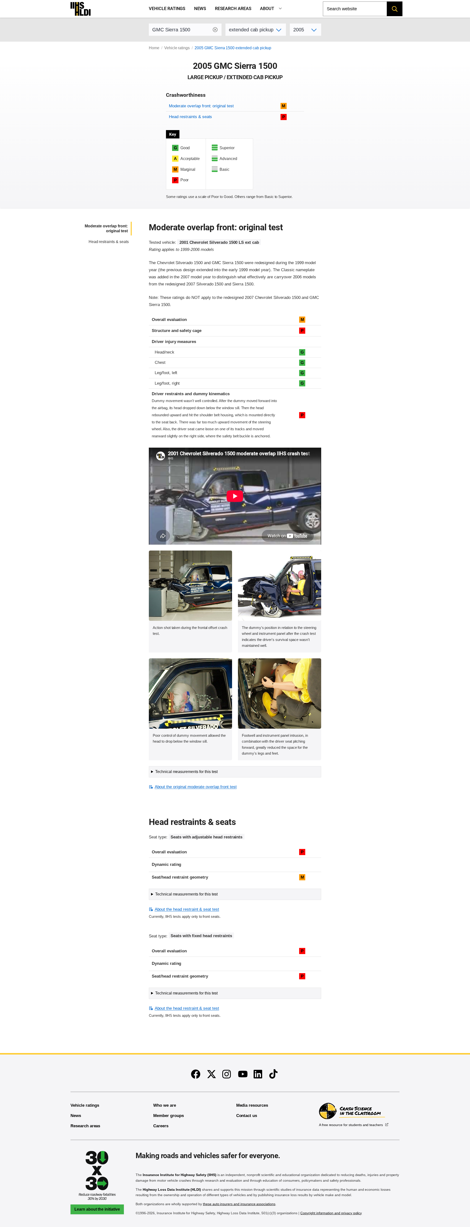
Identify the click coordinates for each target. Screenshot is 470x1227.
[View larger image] (190, 586)
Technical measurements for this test (186, 772)
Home (154, 48)
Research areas (233, 8)
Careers (160, 1126)
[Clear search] (215, 29)
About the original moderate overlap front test (195, 787)
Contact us (246, 1115)
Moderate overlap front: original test (201, 106)
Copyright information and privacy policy (331, 1213)
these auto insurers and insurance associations (239, 1204)
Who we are (164, 1105)
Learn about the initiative (97, 1209)
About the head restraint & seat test (187, 909)
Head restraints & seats (190, 116)
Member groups (168, 1115)
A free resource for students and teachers (351, 1125)
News (200, 8)
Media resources (252, 1105)
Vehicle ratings (167, 8)
